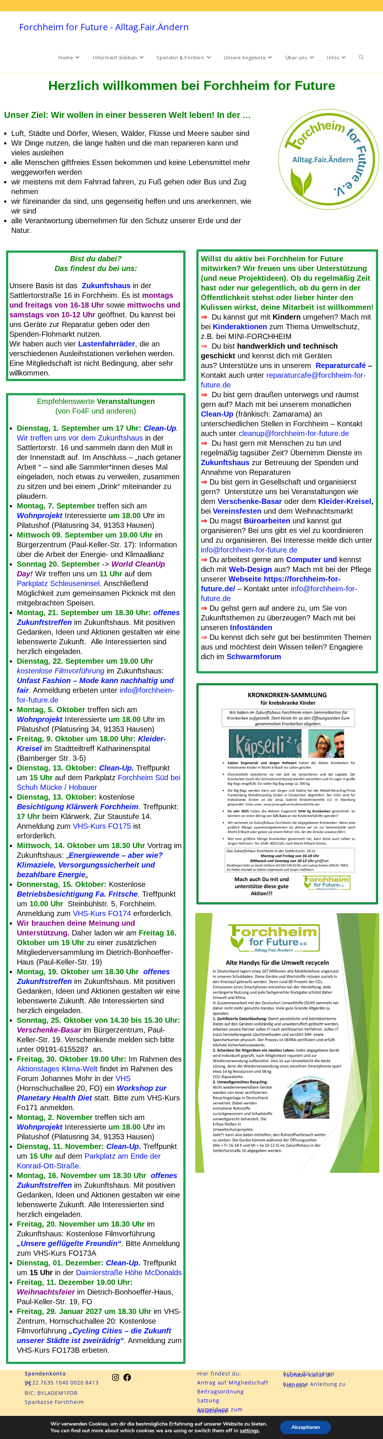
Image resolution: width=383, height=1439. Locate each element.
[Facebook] (127, 1379)
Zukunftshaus (106, 285)
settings (249, 1430)
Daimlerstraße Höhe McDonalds (129, 1272)
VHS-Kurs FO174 (102, 913)
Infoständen (251, 627)
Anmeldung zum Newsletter (219, 1410)
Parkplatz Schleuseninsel (58, 583)
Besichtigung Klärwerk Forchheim (77, 807)
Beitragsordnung (220, 1391)
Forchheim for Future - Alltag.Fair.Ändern (104, 27)
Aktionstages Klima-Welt (57, 1069)
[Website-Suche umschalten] (361, 57)
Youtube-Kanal (303, 1375)
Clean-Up (160, 428)
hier (289, 1383)
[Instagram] (115, 1379)
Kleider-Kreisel (344, 501)
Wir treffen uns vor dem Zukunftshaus (80, 438)
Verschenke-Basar (250, 501)
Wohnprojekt (39, 515)
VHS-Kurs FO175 (102, 826)
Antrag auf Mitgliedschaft (233, 1382)
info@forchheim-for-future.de (249, 550)
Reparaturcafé (341, 365)
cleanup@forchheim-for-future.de (294, 433)
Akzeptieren (305, 1427)
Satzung (208, 1400)
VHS (123, 1078)
